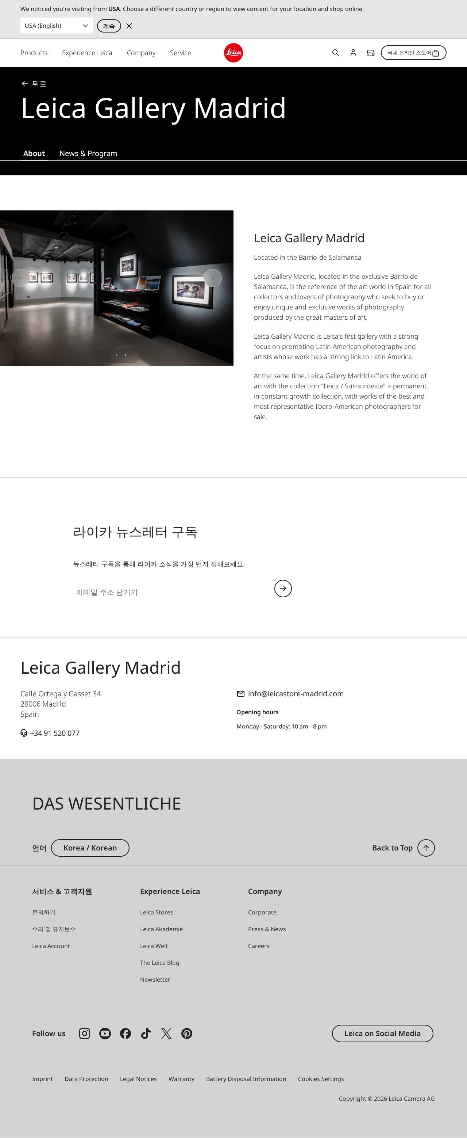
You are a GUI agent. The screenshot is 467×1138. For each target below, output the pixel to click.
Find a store (370, 53)
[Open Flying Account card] (353, 52)
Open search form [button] (335, 52)
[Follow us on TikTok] (146, 1033)
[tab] (108, 357)
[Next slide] (187, 278)
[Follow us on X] (166, 1033)
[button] (426, 848)
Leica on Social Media (382, 1033)
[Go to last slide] (46, 278)
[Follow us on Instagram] (84, 1033)
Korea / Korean (90, 848)
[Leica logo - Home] (233, 52)
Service (180, 52)
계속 (109, 26)
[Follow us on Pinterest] (187, 1033)
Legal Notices (138, 1079)
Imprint (42, 1079)
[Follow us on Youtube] (105, 1033)
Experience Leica (87, 52)
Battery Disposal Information (246, 1079)
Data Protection (86, 1079)
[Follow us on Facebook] (125, 1033)
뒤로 (39, 83)
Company (141, 52)
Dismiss (129, 26)
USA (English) (43, 26)
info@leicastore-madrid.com (296, 694)
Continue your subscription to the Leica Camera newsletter (283, 588)
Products (33, 52)
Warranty (181, 1079)
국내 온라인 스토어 (409, 52)
